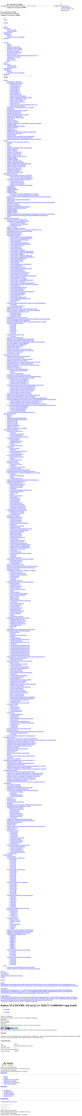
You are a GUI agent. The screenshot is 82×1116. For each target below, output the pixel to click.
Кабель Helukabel (34, 990)
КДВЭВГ (13, 991)
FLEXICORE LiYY (6, 997)
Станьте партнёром (9, 1094)
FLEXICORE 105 (37, 997)
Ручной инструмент (12, 54)
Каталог (6, 22)
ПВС (5, 991)
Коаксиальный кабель (27, 993)
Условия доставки (12, 31)
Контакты (6, 38)
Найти (5, 77)
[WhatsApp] (13, 1028)
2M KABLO (4, 990)
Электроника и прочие (10, 1083)
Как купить (7, 28)
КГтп (42, 991)
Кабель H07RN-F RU (67, 997)
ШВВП (34, 991)
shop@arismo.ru (65, 10)
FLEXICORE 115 (46, 997)
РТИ (8, 61)
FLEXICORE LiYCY (17, 997)
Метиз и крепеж (11, 59)
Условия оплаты (11, 29)
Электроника (10, 58)
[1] (1, 1015)
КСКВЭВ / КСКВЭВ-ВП (63, 991)
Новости (9, 35)
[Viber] (11, 1028)
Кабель (9, 44)
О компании (7, 34)
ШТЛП (6, 993)
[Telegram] (17, 1028)
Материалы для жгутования (14, 49)
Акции (6, 27)
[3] (5, 1015)
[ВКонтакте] (2, 1028)
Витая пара (48, 990)
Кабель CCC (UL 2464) (20, 990)
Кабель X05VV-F (5, 1000)
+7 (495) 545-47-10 (66, 7)
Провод (9, 45)
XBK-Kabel (42, 990)
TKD (28, 990)
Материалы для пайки (13, 51)
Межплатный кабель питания (41, 993)
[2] (3, 1015)
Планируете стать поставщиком (15, 37)
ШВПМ (54, 991)
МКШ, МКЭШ (48, 991)
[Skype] (15, 1028)
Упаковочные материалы (14, 57)
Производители (8, 32)
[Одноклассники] (4, 1028)
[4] (7, 1015)
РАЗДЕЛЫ (4, 1086)
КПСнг (9, 991)
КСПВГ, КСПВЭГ (56, 990)
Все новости (4, 972)
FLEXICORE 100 (27, 997)
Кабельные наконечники (14, 47)
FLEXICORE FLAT (56, 997)
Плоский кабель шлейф (14, 993)
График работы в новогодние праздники (12, 975)
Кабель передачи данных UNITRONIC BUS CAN (23, 1000)
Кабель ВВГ (64, 990)
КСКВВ (38, 991)
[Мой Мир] (6, 1028)
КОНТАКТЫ (4, 1098)
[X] (8, 1028)
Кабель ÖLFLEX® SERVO (70, 998)
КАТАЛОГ (4, 1073)
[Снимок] (7, 1009)
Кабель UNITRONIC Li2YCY (42, 998)
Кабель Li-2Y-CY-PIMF (56, 998)
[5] (9, 1015)
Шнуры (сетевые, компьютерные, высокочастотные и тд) (22, 55)
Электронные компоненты (14, 52)
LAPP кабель (10, 990)
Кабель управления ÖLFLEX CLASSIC (23, 998)
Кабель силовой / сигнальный (24, 991)
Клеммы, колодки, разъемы (14, 48)
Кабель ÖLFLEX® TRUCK (44, 1000)
